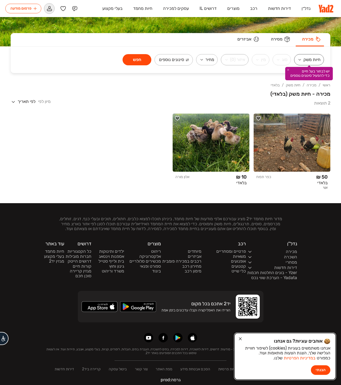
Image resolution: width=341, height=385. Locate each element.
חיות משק (293, 85)
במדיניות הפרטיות (299, 357)
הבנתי (321, 370)
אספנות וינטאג (111, 256)
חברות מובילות (78, 256)
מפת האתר (164, 369)
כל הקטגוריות (79, 251)
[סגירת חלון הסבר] (288, 70)
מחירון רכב (191, 266)
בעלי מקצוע (54, 256)
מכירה (311, 85)
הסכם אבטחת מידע (195, 369)
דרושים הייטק (79, 261)
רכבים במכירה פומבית (181, 261)
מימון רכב (193, 271)
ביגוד (156, 271)
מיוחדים (194, 251)
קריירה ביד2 (91, 369)
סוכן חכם (83, 276)
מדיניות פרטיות (229, 369)
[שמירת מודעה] (258, 118)
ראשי (326, 85)
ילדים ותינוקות (111, 251)
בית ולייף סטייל (111, 261)
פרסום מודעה (20, 8)
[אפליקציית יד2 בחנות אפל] (192, 337)
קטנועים (239, 266)
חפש (137, 59)
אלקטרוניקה (150, 256)
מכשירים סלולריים (145, 261)
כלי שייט (239, 271)
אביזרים (194, 256)
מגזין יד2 (56, 261)
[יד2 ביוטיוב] (148, 337)
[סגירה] (240, 339)
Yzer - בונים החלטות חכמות (272, 272)
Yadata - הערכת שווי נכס (274, 277)
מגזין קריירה (80, 271)
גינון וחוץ (116, 266)
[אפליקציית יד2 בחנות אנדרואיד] (177, 337)
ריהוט (156, 251)
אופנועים (238, 261)
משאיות (239, 256)
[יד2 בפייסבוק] (163, 337)
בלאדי (275, 85)
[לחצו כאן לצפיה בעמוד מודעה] (292, 152)
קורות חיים (82, 266)
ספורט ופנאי (150, 266)
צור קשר (141, 369)
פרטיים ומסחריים (231, 251)
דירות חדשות (64, 369)
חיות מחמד (54, 251)
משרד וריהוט (113, 271)
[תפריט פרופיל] (49, 8)
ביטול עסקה (118, 369)
